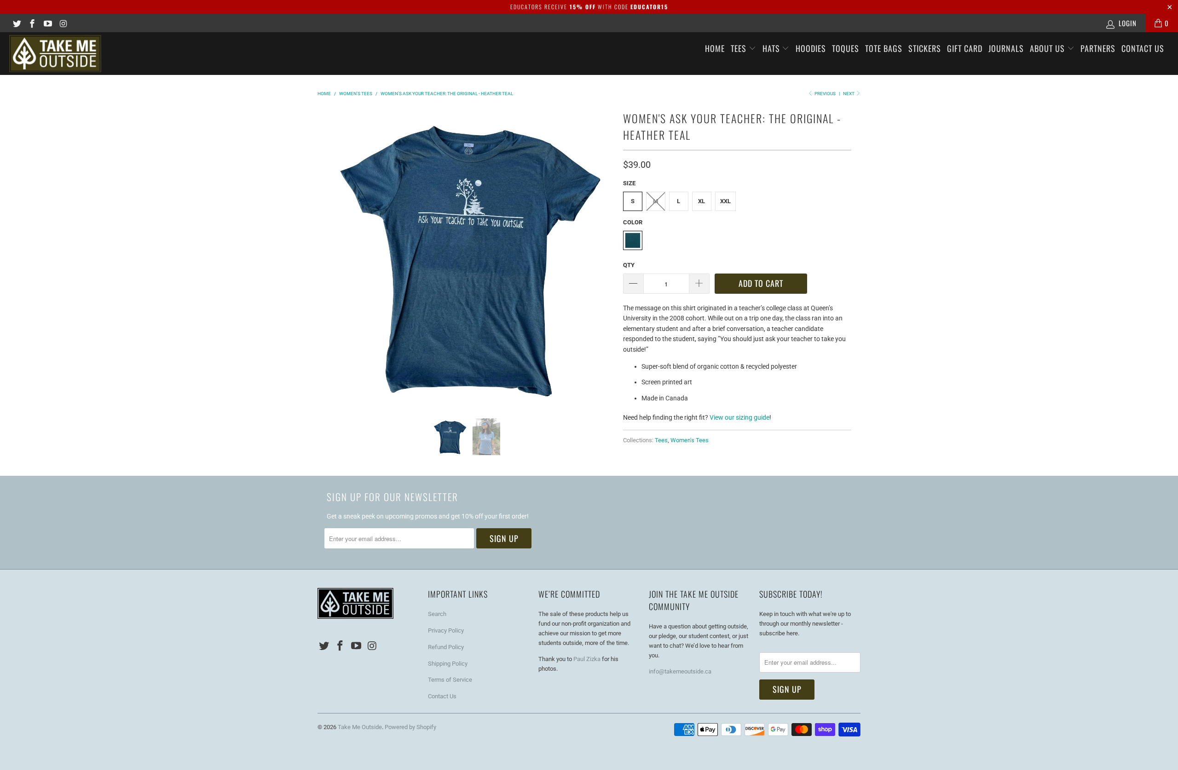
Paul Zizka (587, 659)
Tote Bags (883, 48)
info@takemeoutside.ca (680, 671)
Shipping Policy (448, 663)
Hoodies (811, 48)
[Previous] (326, 256)
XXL (725, 201)
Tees (740, 48)
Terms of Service (450, 679)
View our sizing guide (739, 417)
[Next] (605, 256)
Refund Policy (446, 647)
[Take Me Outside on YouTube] (47, 23)
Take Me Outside (360, 727)
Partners (1097, 48)
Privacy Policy (446, 630)
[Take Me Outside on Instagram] (63, 23)
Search (437, 613)
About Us (1048, 48)
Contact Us (1142, 48)
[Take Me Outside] (99, 53)
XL (701, 201)
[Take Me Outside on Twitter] (16, 23)
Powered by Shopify (410, 727)
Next (849, 93)
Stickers (924, 48)
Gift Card (964, 48)
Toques (845, 48)
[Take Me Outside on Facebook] (32, 23)
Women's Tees (689, 440)
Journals (1006, 48)
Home (715, 48)
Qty (629, 265)
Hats (772, 48)
